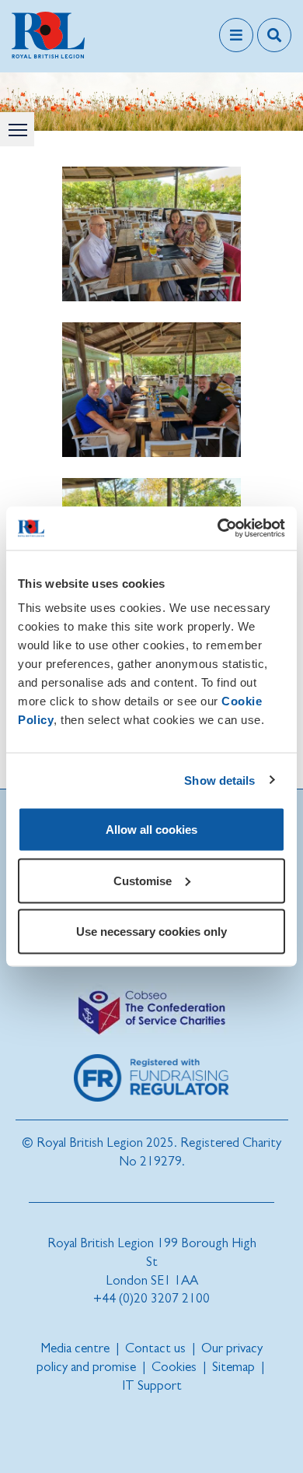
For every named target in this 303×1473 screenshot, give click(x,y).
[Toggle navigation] (236, 35)
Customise (142, 880)
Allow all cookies (151, 829)
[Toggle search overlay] (274, 35)
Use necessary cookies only (151, 931)
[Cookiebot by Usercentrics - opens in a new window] (218, 529)
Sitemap (233, 1366)
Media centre (75, 1348)
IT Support (152, 1385)
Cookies (174, 1366)
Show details (219, 779)
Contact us (155, 1348)
